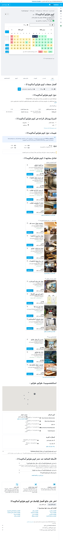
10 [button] (39, 39)
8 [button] (45, 39)
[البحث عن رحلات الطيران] (61, 8)
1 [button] (45, 36)
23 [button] (42, 45)
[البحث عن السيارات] (61, 13)
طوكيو (33, 10)
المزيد (55, 102)
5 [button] (33, 36)
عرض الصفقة (30, 174)
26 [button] (33, 45)
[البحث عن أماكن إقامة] (61, 11)
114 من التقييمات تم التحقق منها (42, 20)
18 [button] (36, 42)
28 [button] (48, 48)
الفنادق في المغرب (52, 510)
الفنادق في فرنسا (17, 514)
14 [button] (48, 42)
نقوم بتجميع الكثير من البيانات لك (49, 527)
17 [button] (39, 42)
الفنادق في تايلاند (17, 516)
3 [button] (39, 36)
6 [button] (51, 39)
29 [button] (45, 48)
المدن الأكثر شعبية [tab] (42, 504)
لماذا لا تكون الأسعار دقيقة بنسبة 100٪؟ (48, 530)
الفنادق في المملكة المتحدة (51, 516)
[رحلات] (61, 22)
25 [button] (36, 45)
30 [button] (42, 48)
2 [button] (42, 36)
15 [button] (45, 42)
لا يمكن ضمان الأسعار (30, 521)
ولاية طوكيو (40, 10)
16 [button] (42, 42)
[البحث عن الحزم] (61, 16)
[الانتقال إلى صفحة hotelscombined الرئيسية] (54, 4)
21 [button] (48, 45)
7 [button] (48, 39)
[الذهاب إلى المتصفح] (61, 19)
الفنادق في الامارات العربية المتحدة (14, 512)
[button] (1, 1)
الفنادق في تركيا (53, 512)
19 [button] (33, 42)
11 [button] (36, 39)
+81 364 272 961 (50, 19)
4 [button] (36, 36)
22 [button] (45, 45)
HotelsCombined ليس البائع (50, 525)
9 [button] (42, 39)
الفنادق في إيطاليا (35, 516)
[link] (48, 215)
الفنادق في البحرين (52, 514)
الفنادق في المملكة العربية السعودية (13, 510)
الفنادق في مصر (35, 514)
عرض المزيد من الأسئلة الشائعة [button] (37, 475)
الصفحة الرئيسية (51, 10)
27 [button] (51, 48)
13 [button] (51, 42)
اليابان (47, 10)
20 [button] (51, 45)
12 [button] (33, 39)
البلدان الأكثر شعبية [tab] (51, 504)
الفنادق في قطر (35, 510)
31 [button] (11, 48)
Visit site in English (36, 1)
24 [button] (39, 45)
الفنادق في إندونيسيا (34, 512)
